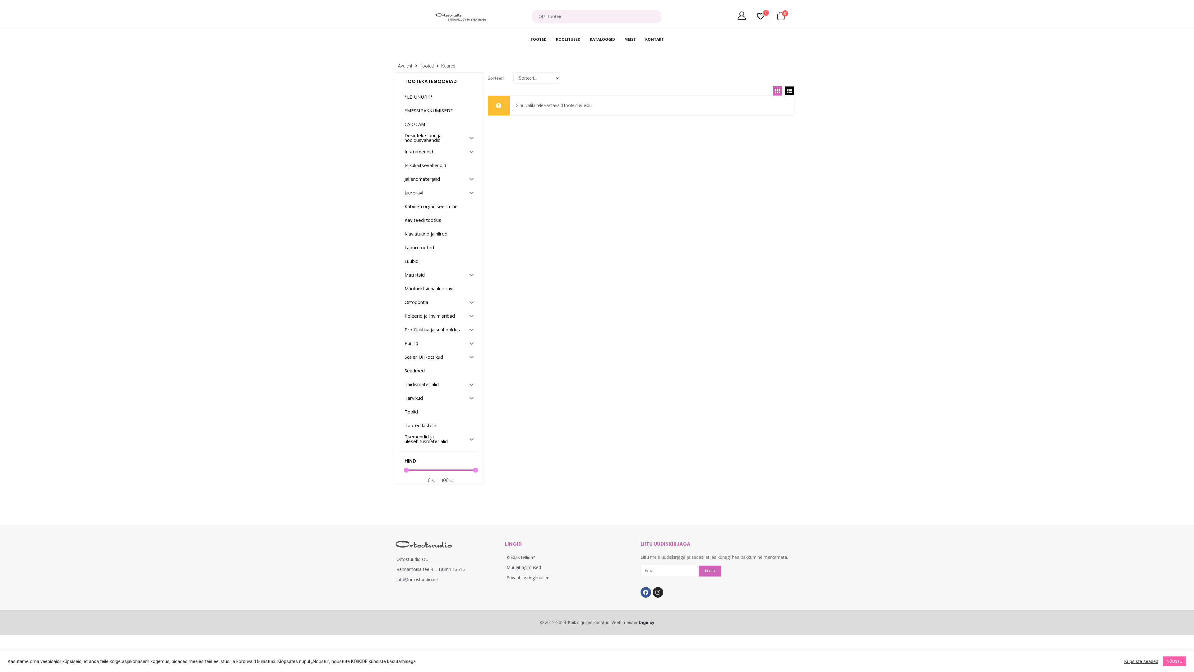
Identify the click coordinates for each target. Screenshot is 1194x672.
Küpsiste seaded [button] (1141, 661)
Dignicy (646, 622)
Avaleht (405, 65)
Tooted (427, 65)
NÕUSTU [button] (1174, 661)
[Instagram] (658, 592)
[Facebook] (646, 592)
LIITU (710, 571)
